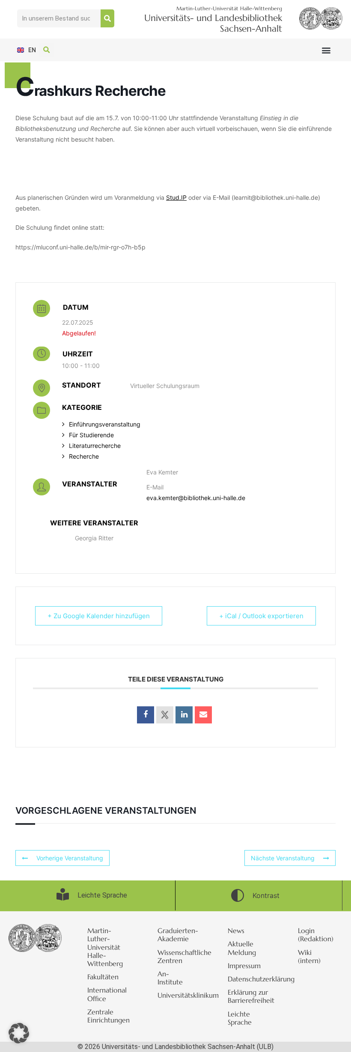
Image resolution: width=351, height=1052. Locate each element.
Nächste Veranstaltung (283, 858)
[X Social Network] (164, 714)
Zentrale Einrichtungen (108, 1016)
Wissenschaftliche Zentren (180, 956)
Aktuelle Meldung (242, 947)
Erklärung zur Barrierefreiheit (250, 996)
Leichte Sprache (240, 1018)
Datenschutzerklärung (250, 979)
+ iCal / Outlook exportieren (261, 616)
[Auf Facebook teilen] (145, 714)
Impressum (244, 965)
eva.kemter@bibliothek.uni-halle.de (195, 497)
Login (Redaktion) (315, 934)
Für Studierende (91, 435)
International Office (107, 994)
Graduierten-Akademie (178, 934)
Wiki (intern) (309, 956)
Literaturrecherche (95, 445)
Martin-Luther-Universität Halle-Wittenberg (105, 947)
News (236, 930)
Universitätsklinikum (180, 995)
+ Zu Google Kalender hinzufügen (99, 616)
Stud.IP (176, 197)
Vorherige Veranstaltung (69, 858)
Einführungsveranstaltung (104, 424)
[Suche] (107, 18)
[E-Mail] (203, 714)
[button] (326, 50)
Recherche (84, 456)
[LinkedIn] (184, 714)
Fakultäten (103, 976)
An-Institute (170, 977)
